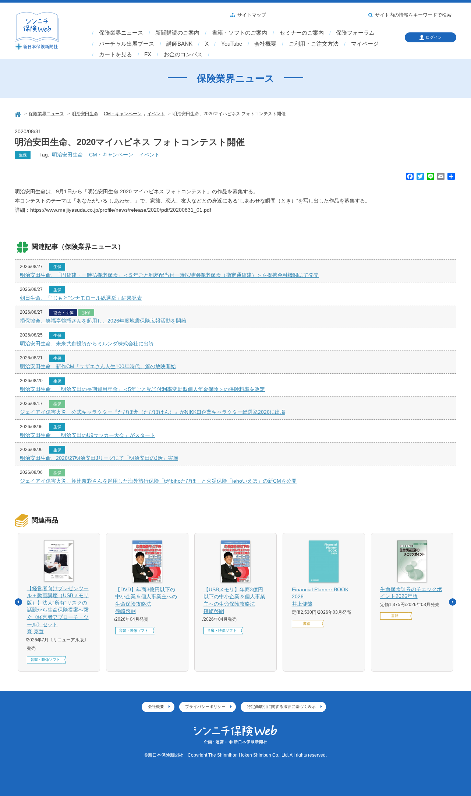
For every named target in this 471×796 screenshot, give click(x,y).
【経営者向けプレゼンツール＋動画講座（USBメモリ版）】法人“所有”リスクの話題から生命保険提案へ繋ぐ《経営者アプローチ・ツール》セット (58, 610)
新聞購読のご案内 (177, 33)
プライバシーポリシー (205, 706)
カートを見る (115, 54)
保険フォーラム (355, 33)
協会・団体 (63, 312)
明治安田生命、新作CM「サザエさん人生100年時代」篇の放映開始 (98, 366)
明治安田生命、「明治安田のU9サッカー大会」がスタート (87, 435)
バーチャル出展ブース (126, 44)
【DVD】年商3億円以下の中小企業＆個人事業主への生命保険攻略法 (146, 600)
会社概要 (265, 44)
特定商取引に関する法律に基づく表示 (281, 706)
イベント (149, 155)
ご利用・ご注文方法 (314, 44)
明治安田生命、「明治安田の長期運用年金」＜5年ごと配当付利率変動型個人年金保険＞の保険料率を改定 (142, 389)
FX (147, 54)
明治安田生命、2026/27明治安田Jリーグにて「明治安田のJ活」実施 (99, 458)
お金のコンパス (183, 54)
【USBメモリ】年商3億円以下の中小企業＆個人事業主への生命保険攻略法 (234, 600)
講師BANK (179, 44)
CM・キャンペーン (111, 155)
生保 (23, 155)
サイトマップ (251, 15)
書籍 (306, 623)
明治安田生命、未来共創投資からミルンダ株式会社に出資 (87, 343)
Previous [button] (18, 602)
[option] (59, 602)
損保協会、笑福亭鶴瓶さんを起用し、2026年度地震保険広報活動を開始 (103, 321)
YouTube (231, 44)
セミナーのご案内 (302, 33)
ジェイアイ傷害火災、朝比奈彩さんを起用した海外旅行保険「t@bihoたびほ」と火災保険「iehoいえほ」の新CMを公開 (158, 481)
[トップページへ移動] (18, 113)
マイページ (365, 44)
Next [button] (452, 602)
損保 (86, 312)
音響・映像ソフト (45, 660)
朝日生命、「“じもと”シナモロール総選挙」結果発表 (81, 298)
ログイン (434, 37)
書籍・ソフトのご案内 (239, 33)
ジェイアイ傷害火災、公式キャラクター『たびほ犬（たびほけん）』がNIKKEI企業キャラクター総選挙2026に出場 (152, 412)
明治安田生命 (67, 155)
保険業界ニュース (121, 33)
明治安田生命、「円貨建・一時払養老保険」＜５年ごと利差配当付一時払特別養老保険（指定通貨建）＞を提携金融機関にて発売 (169, 275)
